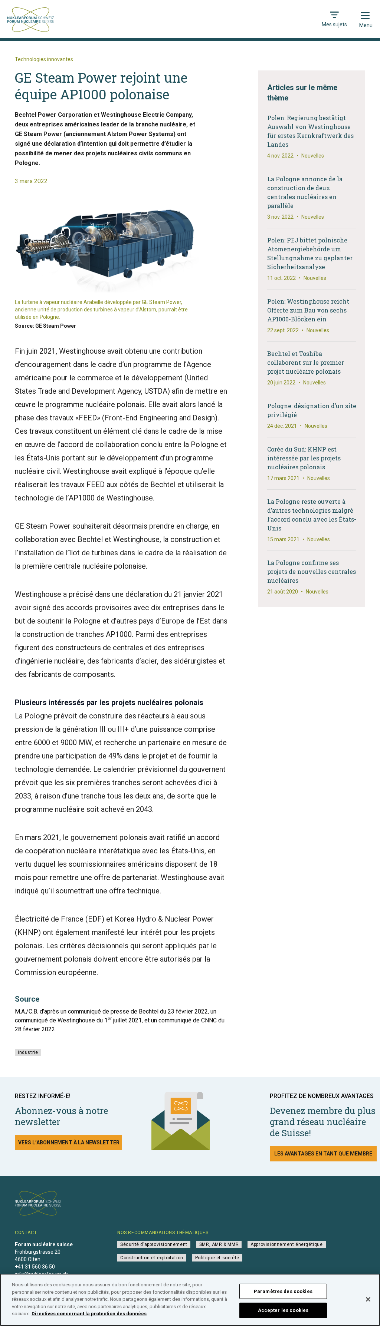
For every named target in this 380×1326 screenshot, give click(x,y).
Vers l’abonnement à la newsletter (68, 1142)
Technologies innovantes (44, 59)
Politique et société (217, 1257)
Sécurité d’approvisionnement (153, 1244)
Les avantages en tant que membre (323, 1154)
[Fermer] (368, 1299)
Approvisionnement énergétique (286, 1244)
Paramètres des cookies (283, 1291)
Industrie (28, 1052)
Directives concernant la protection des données (89, 1313)
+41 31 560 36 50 (35, 1267)
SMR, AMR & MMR (219, 1244)
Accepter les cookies (283, 1310)
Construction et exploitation (151, 1257)
